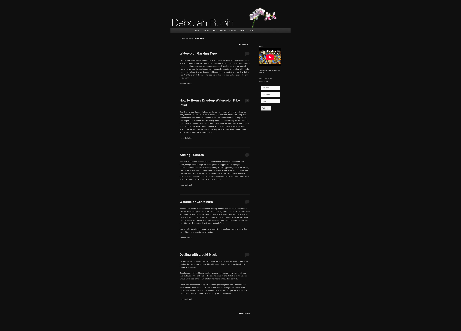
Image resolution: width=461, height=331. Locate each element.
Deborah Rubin (199, 38)
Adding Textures (192, 154)
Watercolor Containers (196, 201)
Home (197, 30)
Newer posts (244, 45)
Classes (243, 30)
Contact (223, 30)
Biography (232, 30)
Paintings (206, 30)
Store (214, 30)
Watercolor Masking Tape (198, 53)
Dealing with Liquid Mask (198, 254)
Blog (251, 30)
